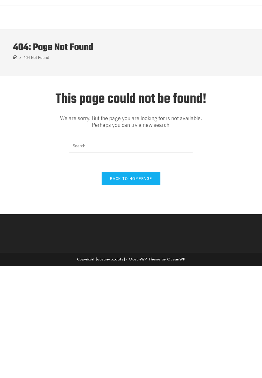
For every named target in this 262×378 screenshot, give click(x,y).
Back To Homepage (131, 178)
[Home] (15, 57)
